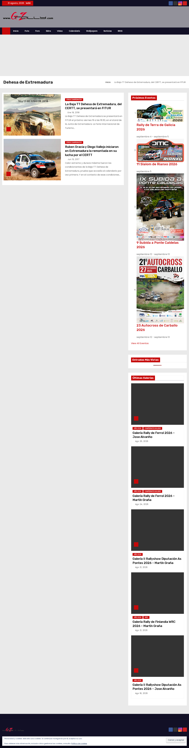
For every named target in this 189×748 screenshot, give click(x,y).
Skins (48, 31)
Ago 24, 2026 (141, 504)
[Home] (6, 31)
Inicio (16, 31)
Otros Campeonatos (74, 100)
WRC (146, 617)
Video (60, 31)
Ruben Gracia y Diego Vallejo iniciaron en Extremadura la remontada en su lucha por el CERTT (92, 151)
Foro (37, 31)
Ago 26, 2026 (141, 441)
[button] (186, 31)
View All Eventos (140, 343)
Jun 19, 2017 (73, 159)
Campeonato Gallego (153, 428)
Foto (27, 31)
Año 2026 (137, 428)
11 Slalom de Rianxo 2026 (157, 164)
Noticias (108, 31)
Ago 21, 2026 (141, 567)
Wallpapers (92, 31)
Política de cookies (79, 743)
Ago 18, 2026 (141, 693)
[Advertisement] (94, 55)
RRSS (120, 31)
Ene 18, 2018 (73, 112)
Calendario (74, 31)
